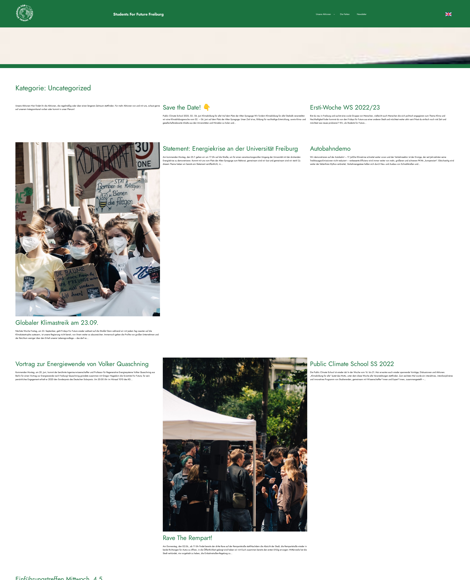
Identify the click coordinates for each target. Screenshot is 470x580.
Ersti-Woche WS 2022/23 (345, 107)
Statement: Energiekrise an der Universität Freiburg (230, 148)
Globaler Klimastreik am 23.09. (56, 322)
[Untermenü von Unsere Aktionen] (334, 14)
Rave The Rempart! (187, 538)
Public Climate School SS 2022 (352, 364)
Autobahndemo (330, 148)
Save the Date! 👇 (187, 107)
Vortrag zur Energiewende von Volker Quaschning (82, 364)
